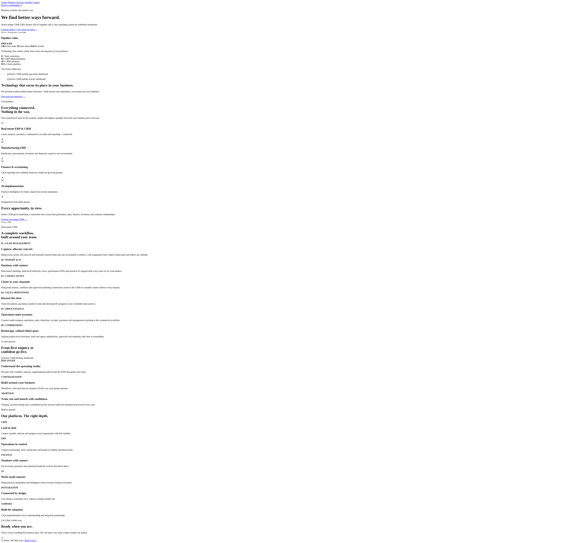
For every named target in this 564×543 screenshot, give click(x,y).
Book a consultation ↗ (11, 5)
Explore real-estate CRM (14, 219)
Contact (36, 2)
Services (20, 2)
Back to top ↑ (31, 540)
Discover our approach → (13, 96)
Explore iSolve (9, 29)
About (4, 2)
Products (12, 2)
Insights (28, 2)
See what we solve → (27, 29)
